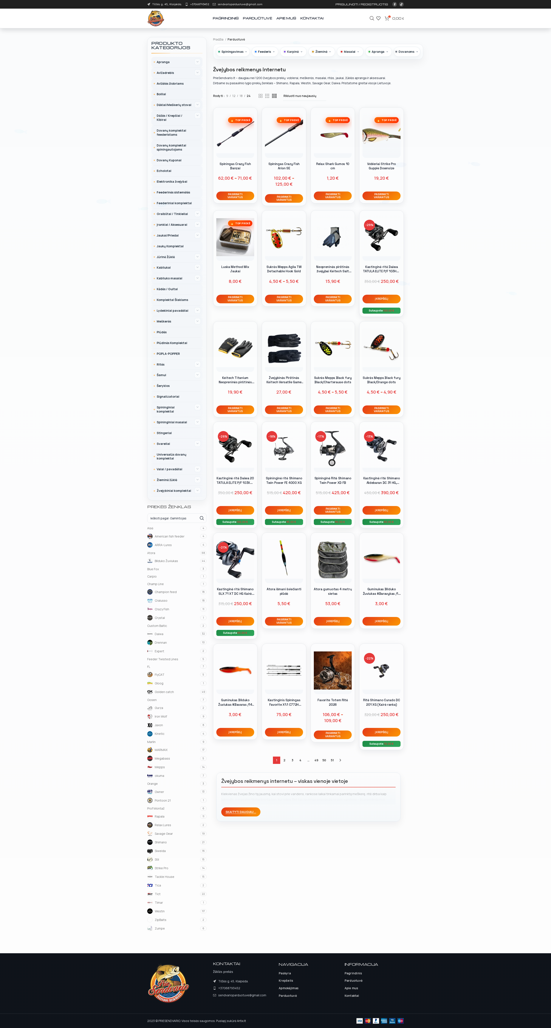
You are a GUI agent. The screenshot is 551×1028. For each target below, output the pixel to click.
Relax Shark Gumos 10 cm (332, 166)
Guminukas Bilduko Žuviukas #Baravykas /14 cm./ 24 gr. (381, 593)
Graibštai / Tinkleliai (172, 214)
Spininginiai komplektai (166, 409)
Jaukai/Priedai (168, 235)
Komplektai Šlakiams (172, 300)
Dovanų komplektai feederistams (171, 132)
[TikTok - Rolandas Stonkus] (401, 4)
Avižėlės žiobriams (170, 83)
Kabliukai (164, 267)
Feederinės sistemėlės (173, 192)
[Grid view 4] (274, 96)
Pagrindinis (353, 973)
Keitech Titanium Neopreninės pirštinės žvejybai (235, 382)
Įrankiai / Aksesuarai (172, 225)
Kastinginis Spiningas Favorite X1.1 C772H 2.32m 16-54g (284, 704)
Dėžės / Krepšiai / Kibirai (169, 118)
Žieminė (321, 52)
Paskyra (285, 973)
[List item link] (197, 4)
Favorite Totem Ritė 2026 (332, 702)
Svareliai (163, 444)
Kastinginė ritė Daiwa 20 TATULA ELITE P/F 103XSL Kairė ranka (235, 482)
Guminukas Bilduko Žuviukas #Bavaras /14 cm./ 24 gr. (235, 704)
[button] (381, 299)
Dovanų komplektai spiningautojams (171, 147)
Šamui (161, 375)
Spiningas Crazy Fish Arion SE (284, 166)
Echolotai (164, 171)
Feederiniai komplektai (174, 203)
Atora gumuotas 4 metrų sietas (333, 591)
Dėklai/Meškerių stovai (174, 105)
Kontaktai (352, 996)
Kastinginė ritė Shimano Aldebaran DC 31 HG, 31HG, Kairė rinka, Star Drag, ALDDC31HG (381, 484)
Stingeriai (164, 433)
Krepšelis (286, 980)
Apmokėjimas (289, 988)
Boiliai (161, 94)
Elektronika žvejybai (172, 181)
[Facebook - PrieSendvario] (394, 4)
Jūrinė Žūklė (166, 257)
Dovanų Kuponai (169, 160)
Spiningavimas (232, 52)
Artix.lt (241, 1021)
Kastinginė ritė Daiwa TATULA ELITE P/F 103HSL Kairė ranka (381, 271)
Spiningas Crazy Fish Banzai (235, 166)
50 (324, 760)
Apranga (163, 62)
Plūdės (162, 332)
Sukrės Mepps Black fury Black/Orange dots (381, 380)
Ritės (160, 364)
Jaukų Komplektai (170, 246)
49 (316, 760)
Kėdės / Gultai (167, 289)
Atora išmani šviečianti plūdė (284, 591)
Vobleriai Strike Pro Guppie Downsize (381, 166)
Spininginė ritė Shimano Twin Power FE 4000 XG (284, 480)
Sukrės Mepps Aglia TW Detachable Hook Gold (284, 269)
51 (332, 760)
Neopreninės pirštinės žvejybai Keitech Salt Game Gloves (332, 271)
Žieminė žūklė (167, 480)
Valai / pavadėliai (169, 469)
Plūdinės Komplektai (172, 343)
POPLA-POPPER (168, 354)
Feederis (264, 52)
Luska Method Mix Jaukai (235, 269)
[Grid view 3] (267, 96)
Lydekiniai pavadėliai (172, 310)
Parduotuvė (288, 996)
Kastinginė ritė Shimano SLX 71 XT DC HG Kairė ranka (235, 593)
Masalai (349, 52)
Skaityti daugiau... (241, 812)
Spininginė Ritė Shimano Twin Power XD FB (332, 480)
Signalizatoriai (168, 396)
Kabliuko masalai (169, 278)
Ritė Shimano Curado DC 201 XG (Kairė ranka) (381, 702)
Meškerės (164, 321)
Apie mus (351, 988)
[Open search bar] (372, 18)
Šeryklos (163, 386)
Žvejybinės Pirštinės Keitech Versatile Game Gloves (284, 382)
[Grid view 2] (260, 96)
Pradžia (218, 39)
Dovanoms (406, 52)
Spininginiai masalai (172, 422)
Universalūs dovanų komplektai (171, 456)
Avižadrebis (165, 73)
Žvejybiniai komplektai (174, 491)
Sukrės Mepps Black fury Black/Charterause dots (333, 380)
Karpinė (293, 52)
